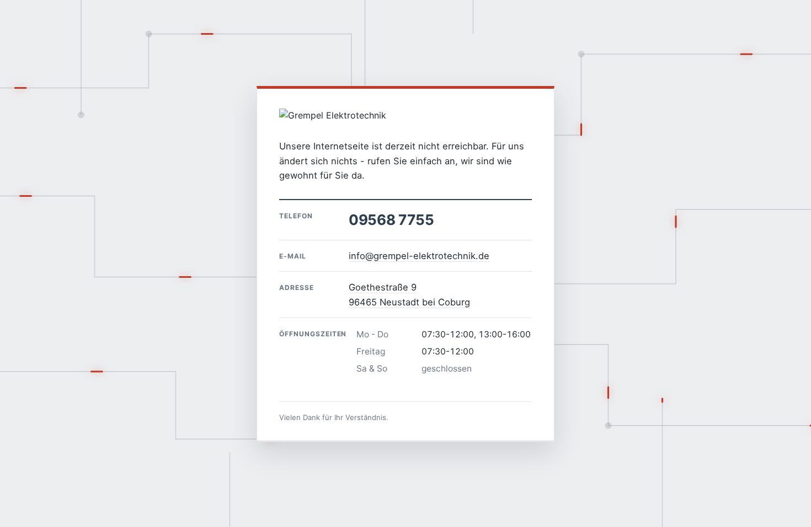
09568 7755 (391, 219)
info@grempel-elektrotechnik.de (419, 255)
